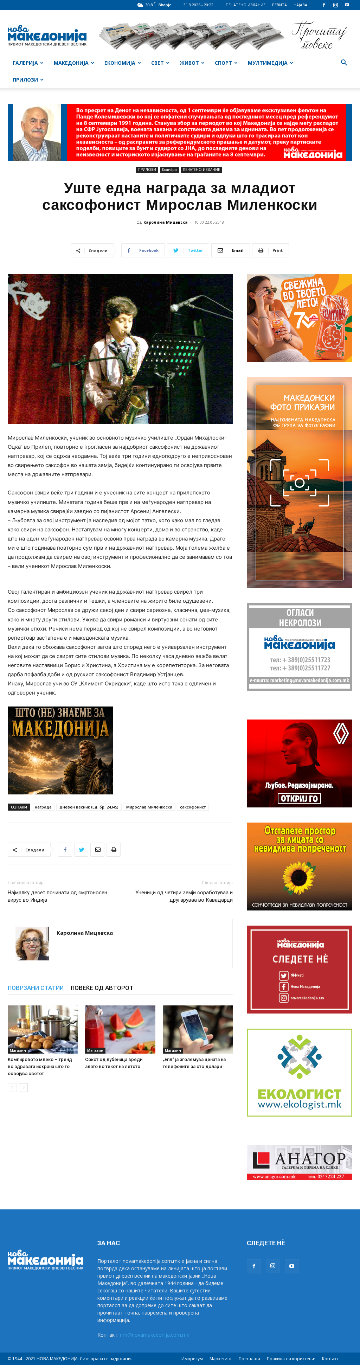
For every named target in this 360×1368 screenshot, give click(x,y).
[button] (343, 63)
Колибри (169, 169)
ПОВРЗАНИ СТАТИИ (36, 987)
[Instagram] (335, 5)
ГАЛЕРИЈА (25, 62)
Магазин (18, 1050)
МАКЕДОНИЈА (71, 62)
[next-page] (23, 1087)
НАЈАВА (300, 4)
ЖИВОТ (189, 62)
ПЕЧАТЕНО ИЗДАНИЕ (245, 4)
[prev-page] (12, 1087)
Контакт (330, 1359)
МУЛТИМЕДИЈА (268, 62)
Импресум (192, 1359)
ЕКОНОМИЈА (119, 62)
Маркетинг (221, 1359)
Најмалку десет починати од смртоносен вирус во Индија (57, 896)
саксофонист (193, 807)
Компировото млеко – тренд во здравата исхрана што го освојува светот (40, 1066)
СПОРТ (223, 62)
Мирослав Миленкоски (149, 807)
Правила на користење (291, 1359)
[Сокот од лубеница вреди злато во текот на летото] (120, 1029)
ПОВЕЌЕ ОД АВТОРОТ (102, 987)
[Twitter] (81, 850)
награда (43, 807)
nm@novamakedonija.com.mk (154, 1334)
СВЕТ (157, 62)
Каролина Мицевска (165, 222)
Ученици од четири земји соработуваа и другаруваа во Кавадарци (184, 896)
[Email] (97, 850)
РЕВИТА (279, 4)
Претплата (249, 1359)
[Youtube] (347, 5)
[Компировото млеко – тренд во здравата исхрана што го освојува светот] (43, 1029)
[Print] (114, 850)
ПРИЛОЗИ (25, 79)
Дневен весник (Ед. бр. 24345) (88, 807)
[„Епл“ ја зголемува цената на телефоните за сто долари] (198, 1029)
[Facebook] (324, 5)
